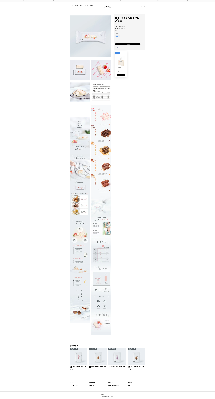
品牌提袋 (119, 67)
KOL (84, 7)
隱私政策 (107, 396)
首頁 (72, 5)
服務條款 (103, 396)
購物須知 (80, 7)
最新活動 (76, 5)
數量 (116, 38)
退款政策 (111, 396)
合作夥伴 (91, 5)
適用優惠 (117, 33)
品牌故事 (86, 5)
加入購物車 (128, 44)
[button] (139, 6)
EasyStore (112, 394)
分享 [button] (117, 47)
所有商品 (81, 5)
